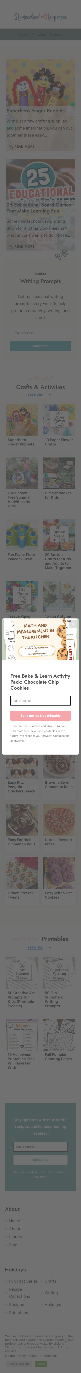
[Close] (73, 624)
